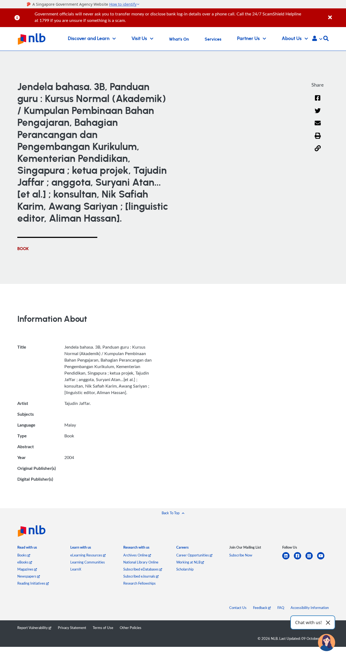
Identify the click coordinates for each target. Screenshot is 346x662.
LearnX (75, 569)
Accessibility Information (310, 607)
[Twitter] (317, 114)
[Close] (336, 14)
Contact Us (238, 607)
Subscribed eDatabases (141, 569)
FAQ (280, 607)
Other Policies (130, 627)
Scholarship (185, 569)
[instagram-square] (311, 559)
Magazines (25, 569)
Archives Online (135, 555)
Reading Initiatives (31, 583)
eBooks (23, 562)
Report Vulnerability (33, 627)
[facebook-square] (299, 559)
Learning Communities (87, 562)
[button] (317, 39)
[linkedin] (288, 559)
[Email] (317, 126)
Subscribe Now (240, 555)
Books (22, 555)
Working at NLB (188, 562)
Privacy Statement (72, 627)
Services (213, 39)
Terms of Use (103, 627)
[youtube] (323, 559)
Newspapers (27, 576)
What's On (179, 39)
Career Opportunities (193, 555)
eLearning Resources (86, 555)
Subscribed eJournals (139, 576)
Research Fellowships (139, 583)
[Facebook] (317, 101)
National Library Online (140, 562)
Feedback (260, 607)
